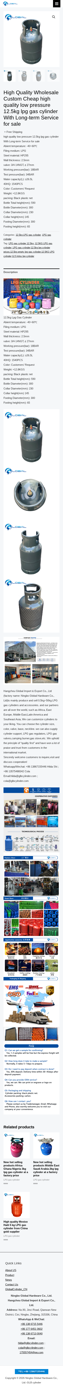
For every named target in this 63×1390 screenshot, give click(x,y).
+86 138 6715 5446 (32, 1324)
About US (10, 1270)
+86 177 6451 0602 (32, 1329)
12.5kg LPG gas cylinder (28, 235)
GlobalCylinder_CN (16, 1289)
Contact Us (11, 1284)
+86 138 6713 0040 (32, 1333)
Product (9, 1275)
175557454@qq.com (31, 1352)
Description (11, 272)
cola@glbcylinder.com (30, 1347)
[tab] (31, 272)
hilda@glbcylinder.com (31, 1343)
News (8, 1279)
